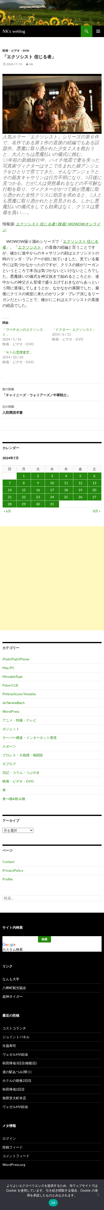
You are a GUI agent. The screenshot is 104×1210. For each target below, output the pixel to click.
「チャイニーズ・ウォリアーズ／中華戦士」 (36, 392)
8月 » (96, 511)
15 (24, 490)
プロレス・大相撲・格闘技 (22, 755)
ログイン (9, 1138)
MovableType (12, 676)
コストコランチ (14, 1028)
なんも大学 (10, 979)
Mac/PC (8, 668)
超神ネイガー (12, 996)
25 (66, 497)
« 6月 (7, 511)
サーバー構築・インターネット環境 (29, 737)
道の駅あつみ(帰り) (16, 1072)
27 (94, 497)
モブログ (9, 764)
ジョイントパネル (16, 1037)
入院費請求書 (12, 409)
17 (52, 490)
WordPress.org (13, 1165)
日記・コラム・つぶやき (21, 772)
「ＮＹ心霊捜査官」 (17, 352)
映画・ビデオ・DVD (15, 50)
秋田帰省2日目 (13, 1089)
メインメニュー (98, 31)
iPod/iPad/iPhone (15, 659)
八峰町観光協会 (14, 988)
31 (52, 504)
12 (80, 483)
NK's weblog (13, 31)
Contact (8, 862)
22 (24, 497)
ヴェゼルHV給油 (15, 1054)
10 (52, 483)
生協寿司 (9, 1046)
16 (38, 490)
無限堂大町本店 (14, 1098)
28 (10, 504)
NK (31, 64)
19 (80, 490)
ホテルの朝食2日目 (16, 1080)
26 (80, 497)
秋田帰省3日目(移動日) (19, 1063)
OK (53, 1203)
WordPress (10, 711)
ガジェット (10, 729)
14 (10, 490)
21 (10, 497)
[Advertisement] (52, 578)
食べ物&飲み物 (13, 799)
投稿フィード (12, 1147)
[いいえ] (98, 1194)
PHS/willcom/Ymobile (19, 694)
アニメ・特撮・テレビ (19, 720)
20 (94, 490)
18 (66, 490)
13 (94, 483)
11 (66, 483)
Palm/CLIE (10, 685)
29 (24, 504)
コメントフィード (16, 1156)
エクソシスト (29, 247)
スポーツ (9, 746)
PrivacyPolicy (12, 870)
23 (38, 497)
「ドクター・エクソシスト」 (74, 329)
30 (38, 504)
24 (52, 497)
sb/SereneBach (13, 703)
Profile (7, 879)
